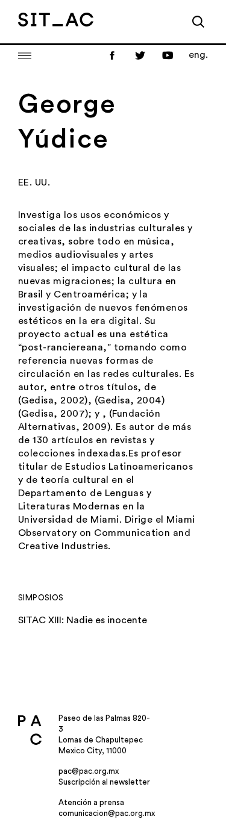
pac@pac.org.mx (88, 771)
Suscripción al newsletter (104, 782)
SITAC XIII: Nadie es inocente (82, 620)
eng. (198, 55)
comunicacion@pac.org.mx (106, 813)
